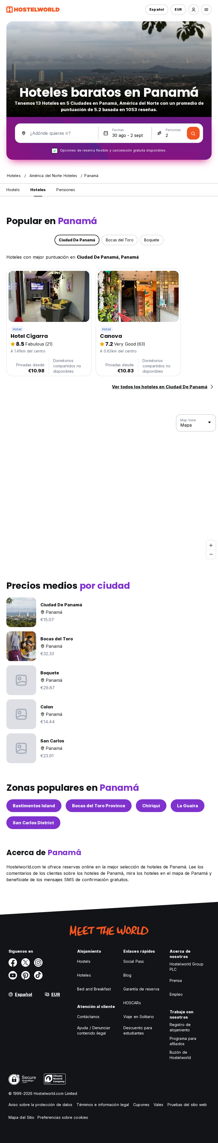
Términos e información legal (103, 1104)
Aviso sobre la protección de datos (40, 1104)
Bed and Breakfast (94, 989)
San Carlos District (33, 822)
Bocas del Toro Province (98, 805)
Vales (159, 1104)
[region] (109, 486)
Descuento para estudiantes (137, 1030)
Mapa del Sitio (21, 1117)
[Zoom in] (211, 545)
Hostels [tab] (13, 189)
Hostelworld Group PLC (186, 967)
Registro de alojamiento (180, 1027)
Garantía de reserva (141, 989)
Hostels (83, 961)
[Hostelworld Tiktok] (38, 975)
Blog (127, 975)
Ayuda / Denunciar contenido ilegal (93, 1030)
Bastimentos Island (34, 805)
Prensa (176, 980)
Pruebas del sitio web (187, 1104)
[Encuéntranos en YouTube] (13, 975)
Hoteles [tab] (38, 189)
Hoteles (84, 975)
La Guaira (187, 805)
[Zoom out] (211, 554)
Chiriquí (151, 805)
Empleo (176, 994)
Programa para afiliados (183, 1041)
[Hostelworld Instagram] (38, 962)
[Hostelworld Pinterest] (25, 975)
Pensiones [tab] (65, 189)
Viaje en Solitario (138, 1016)
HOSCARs (132, 1003)
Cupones (141, 1104)
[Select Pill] (193, 9)
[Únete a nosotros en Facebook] (13, 962)
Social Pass (133, 961)
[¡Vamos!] (193, 133)
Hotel (17, 329)
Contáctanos (88, 1016)
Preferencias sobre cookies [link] (62, 1117)
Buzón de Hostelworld (180, 1055)
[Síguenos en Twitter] (25, 962)
